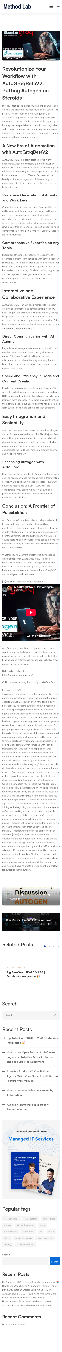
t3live (7, 1238)
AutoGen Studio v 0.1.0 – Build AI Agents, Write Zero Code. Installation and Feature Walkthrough (33, 1076)
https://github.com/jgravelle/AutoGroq (37, 682)
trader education (45, 1238)
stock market (10, 1231)
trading (7, 1244)
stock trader (28, 1231)
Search (6, 1254)
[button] (44, 946)
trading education (25, 1244)
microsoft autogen (25, 1225)
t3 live (51, 1231)
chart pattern (30, 1219)
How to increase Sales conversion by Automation (30, 1093)
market (7, 1225)
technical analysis (23, 1238)
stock (42, 1225)
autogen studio (11, 1219)
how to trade (49, 1219)
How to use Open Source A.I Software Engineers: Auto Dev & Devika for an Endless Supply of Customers (31, 1057)
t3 (41, 1231)
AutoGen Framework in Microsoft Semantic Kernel (28, 1107)
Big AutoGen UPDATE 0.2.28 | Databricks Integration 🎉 (33, 1040)
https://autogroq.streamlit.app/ (17, 675)
